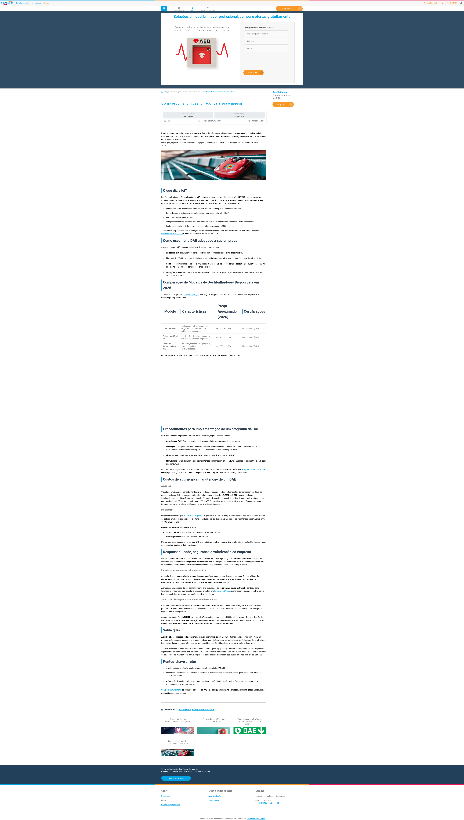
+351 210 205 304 (263, 800)
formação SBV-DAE (222, 591)
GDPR (163, 800)
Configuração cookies (170, 805)
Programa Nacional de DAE (253, 469)
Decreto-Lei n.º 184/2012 (172, 234)
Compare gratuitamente (171, 690)
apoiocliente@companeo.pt (267, 803)
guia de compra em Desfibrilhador (196, 709)
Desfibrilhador (195, 92)
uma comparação (191, 294)
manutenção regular (192, 516)
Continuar (252, 72)
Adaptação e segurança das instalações (177, 92)
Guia (203, 92)
